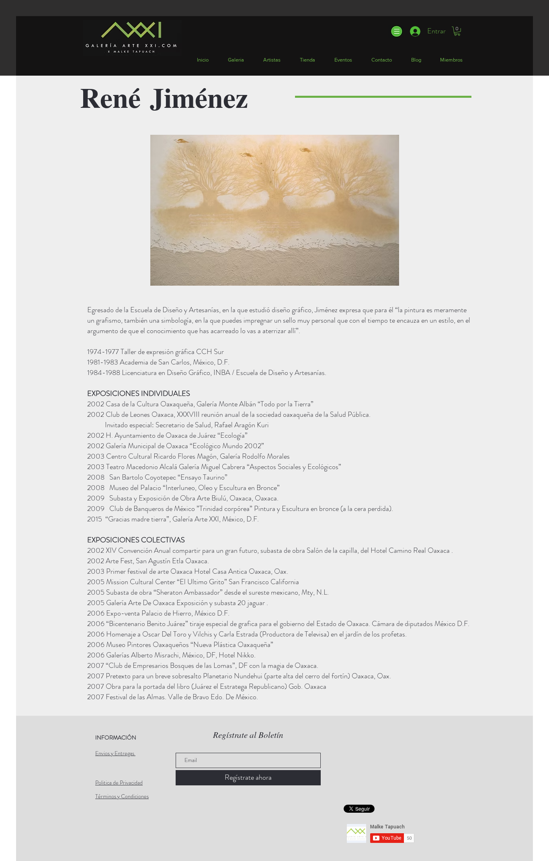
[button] (396, 31)
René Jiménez (164, 96)
